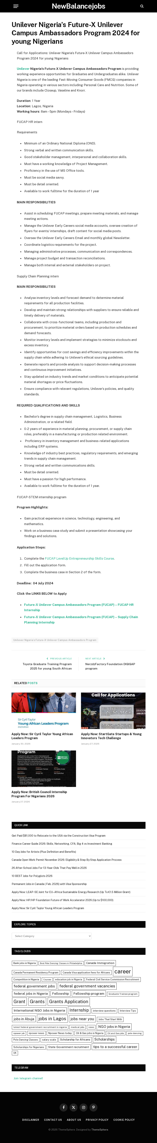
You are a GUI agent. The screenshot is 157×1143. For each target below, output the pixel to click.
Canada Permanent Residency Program (35, 972)
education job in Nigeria (68, 979)
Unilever (23, 69)
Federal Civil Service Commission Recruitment (112, 979)
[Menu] (15, 6)
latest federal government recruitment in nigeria (40, 1027)
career (122, 971)
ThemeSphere (99, 1129)
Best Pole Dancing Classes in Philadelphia (61, 963)
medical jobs (77, 1027)
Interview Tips (128, 1010)
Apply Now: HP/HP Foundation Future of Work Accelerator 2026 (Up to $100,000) (62, 900)
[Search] (142, 6)
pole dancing (135, 1033)
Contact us (53, 1119)
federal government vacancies (87, 986)
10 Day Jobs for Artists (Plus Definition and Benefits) (44, 851)
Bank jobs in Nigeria (24, 963)
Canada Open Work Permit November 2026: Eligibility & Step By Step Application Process (67, 859)
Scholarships (104, 1039)
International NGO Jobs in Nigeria (39, 1010)
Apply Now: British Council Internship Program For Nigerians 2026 (39, 794)
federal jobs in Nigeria (31, 993)
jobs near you (82, 1019)
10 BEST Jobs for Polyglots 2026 (32, 875)
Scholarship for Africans (75, 1039)
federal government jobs (34, 986)
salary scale (49, 1039)
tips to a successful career (115, 1047)
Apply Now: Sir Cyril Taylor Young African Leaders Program (42, 736)
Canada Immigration (100, 963)
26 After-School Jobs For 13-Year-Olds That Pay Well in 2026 (49, 867)
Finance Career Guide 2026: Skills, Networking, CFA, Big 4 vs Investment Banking (62, 843)
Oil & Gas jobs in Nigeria (89, 1033)
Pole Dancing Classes (25, 1039)
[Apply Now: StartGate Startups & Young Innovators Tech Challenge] (113, 711)
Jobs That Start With (110, 1019)
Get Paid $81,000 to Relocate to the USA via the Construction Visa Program (58, 835)
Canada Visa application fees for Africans (86, 972)
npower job (19, 1033)
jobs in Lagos (52, 1018)
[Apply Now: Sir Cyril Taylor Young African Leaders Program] (43, 711)
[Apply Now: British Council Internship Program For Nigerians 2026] (43, 768)
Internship (79, 1010)
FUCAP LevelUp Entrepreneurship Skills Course (79, 558)
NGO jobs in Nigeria (114, 1027)
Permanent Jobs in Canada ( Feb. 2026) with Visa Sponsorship (49, 884)
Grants (37, 1001)
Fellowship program (88, 993)
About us (74, 1119)
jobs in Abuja (24, 1019)
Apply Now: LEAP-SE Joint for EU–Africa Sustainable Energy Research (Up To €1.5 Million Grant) (71, 892)
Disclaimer (30, 1119)
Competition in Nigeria (26, 979)
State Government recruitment (68, 1047)
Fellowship (60, 993)
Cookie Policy (124, 1119)
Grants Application (68, 1001)
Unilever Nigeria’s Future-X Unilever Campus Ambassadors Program (54, 640)
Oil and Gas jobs (115, 1033)
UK (14, 1052)
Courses (47, 979)
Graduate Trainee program (123, 994)
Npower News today (60, 1033)
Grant (19, 1001)
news (91, 1027)
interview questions (104, 1010)
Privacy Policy (97, 1119)
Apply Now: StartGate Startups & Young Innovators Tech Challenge (111, 736)
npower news (36, 1033)
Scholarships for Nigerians (28, 1047)
